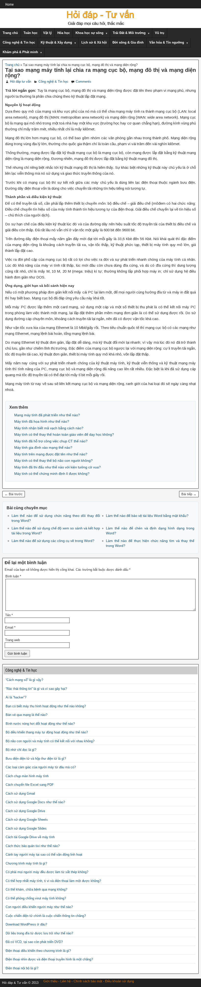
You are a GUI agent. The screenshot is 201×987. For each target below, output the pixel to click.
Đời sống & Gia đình (128, 42)
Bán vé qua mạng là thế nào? (26, 715)
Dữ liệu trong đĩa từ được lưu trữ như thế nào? (39, 933)
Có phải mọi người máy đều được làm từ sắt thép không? (47, 872)
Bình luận (13, 576)
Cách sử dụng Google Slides (26, 828)
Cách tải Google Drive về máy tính (30, 837)
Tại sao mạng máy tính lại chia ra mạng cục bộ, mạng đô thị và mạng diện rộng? (100, 72)
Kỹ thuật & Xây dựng (56, 42)
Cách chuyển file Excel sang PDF (30, 785)
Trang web (12, 640)
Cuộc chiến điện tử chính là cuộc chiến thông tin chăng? (46, 916)
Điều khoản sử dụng (119, 981)
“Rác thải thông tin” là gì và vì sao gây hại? (36, 689)
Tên (9, 615)
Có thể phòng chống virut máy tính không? (36, 898)
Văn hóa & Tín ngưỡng (166, 42)
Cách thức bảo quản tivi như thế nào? (33, 846)
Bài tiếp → (188, 494)
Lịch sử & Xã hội (94, 42)
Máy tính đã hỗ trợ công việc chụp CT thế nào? (51, 441)
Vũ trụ (159, 33)
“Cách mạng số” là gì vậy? (24, 680)
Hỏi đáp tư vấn (20, 81)
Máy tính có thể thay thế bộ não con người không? (53, 461)
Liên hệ (65, 981)
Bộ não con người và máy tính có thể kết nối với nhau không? (50, 741)
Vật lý (47, 33)
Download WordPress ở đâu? (26, 924)
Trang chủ (10, 33)
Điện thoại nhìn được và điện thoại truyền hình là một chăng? (49, 959)
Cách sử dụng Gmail (20, 793)
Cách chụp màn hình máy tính (27, 776)
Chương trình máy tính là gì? (26, 863)
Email (10, 627)
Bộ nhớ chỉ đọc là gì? (21, 750)
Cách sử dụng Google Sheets (27, 819)
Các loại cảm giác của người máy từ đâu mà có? (41, 767)
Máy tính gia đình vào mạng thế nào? (43, 447)
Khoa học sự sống (89, 33)
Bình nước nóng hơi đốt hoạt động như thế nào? (40, 723)
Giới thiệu (50, 981)
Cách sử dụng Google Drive (25, 811)
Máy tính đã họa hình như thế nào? (41, 421)
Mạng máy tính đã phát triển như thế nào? (47, 415)
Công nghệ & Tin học (19, 42)
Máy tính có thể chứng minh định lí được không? (51, 474)
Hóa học (63, 33)
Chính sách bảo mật (88, 981)
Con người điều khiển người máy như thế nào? (39, 907)
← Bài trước (14, 494)
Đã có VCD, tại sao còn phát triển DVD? (34, 942)
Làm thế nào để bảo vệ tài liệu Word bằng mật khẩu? (147, 516)
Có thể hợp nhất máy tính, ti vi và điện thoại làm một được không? (53, 881)
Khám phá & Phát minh (20, 52)
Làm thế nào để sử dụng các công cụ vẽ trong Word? (53, 541)
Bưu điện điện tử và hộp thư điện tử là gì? (36, 758)
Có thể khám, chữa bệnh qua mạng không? (36, 889)
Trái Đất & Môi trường (129, 33)
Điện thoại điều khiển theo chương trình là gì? (38, 951)
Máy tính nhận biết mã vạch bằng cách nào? (48, 428)
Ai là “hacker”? (16, 697)
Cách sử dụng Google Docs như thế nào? (35, 802)
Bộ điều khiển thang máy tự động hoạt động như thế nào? (47, 732)
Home (9, 4)
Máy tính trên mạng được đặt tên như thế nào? (50, 454)
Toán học (31, 33)
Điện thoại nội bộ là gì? (22, 968)
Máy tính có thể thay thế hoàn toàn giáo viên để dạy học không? (64, 434)
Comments (83, 81)
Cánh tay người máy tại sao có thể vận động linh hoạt (44, 854)
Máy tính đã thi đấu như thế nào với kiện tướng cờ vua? (57, 467)
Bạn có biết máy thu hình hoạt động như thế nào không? (46, 706)
